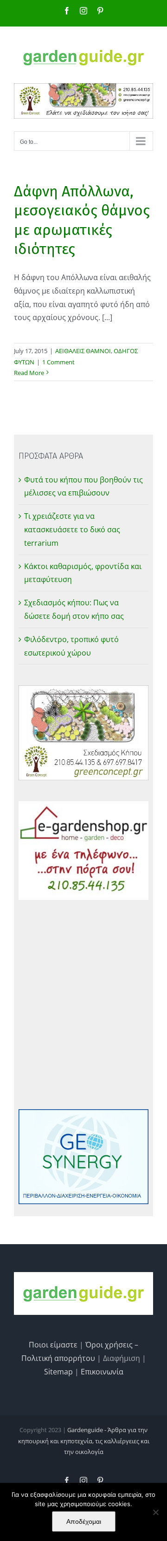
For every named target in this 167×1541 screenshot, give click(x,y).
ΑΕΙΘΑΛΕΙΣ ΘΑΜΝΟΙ (83, 351)
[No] (155, 1512)
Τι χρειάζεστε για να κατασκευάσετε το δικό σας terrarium (72, 529)
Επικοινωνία (102, 1372)
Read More (29, 372)
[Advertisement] (83, 1004)
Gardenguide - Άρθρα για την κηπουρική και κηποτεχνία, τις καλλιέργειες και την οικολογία (83, 1441)
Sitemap (58, 1372)
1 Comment (58, 362)
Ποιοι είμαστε (53, 1345)
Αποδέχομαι (83, 1521)
